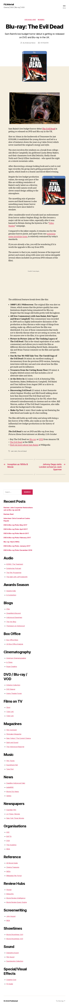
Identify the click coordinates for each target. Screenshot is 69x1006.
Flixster (9, 890)
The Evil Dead (48, 129)
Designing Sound (12, 953)
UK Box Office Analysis (14, 644)
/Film (8, 609)
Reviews (41, 19)
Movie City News (12, 792)
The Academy (11, 845)
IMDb (8, 871)
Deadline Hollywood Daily (15, 783)
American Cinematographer (16, 658)
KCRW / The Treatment (14, 564)
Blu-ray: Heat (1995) (11, 542)
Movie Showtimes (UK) (14, 934)
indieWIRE (10, 787)
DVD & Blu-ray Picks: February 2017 (17, 538)
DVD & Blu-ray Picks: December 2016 (18, 550)
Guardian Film (11, 810)
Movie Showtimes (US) (14, 939)
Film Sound (10, 957)
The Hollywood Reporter (15, 747)
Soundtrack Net (12, 765)
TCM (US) (10, 716)
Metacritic (10, 894)
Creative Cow (11, 980)
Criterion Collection (13, 685)
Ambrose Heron (30, 43)
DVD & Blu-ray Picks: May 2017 (15, 525)
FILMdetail (9, 4)
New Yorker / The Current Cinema (18, 738)
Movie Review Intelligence (15, 898)
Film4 (8, 707)
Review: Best (9, 514)
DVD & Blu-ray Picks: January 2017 (17, 546)
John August (11, 916)
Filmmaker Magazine (13, 734)
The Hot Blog (11, 622)
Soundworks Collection (14, 961)
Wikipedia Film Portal (13, 876)
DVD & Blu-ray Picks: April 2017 (16, 529)
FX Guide (9, 984)
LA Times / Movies (13, 814)
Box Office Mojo (12, 640)
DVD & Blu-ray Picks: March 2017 (16, 533)
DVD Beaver (10, 689)
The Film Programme (13, 573)
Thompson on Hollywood (15, 626)
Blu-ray (32, 439)
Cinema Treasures (12, 867)
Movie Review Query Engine (16, 902)
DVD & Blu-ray (30, 19)
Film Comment (11, 730)
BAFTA (9, 836)
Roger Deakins (11, 666)
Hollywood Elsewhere (14, 617)
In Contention (11, 595)
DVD (41, 439)
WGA (8, 849)
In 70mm (9, 662)
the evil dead (22, 451)
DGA (8, 841)
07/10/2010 (45, 43)
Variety (8, 796)
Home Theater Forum (14, 693)
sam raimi (14, 451)
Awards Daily (11, 591)
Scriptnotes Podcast (13, 568)
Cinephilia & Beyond (13, 613)
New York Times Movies (15, 818)
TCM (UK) (10, 712)
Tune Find (9, 769)
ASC (8, 832)
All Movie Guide (12, 863)
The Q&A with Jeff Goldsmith (16, 577)
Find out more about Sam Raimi (24, 445)
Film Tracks (10, 761)
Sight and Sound (12, 742)
